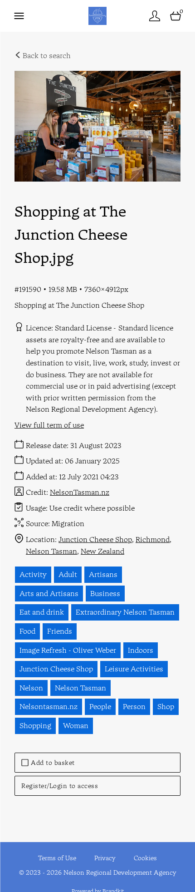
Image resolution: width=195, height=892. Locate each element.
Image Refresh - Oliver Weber (68, 650)
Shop (165, 706)
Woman (75, 725)
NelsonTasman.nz (79, 492)
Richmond (153, 539)
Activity (33, 574)
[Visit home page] (97, 15)
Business (105, 593)
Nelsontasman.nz (49, 706)
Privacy (105, 858)
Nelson (31, 687)
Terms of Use (57, 858)
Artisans (103, 574)
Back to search (46, 55)
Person (134, 706)
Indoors (140, 650)
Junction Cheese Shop (95, 539)
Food (27, 631)
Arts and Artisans (49, 593)
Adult (67, 574)
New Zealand (102, 551)
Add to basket (53, 763)
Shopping (35, 725)
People (100, 706)
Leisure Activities (134, 668)
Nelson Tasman (51, 551)
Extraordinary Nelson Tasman (125, 611)
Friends (59, 631)
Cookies (145, 858)
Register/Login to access (59, 786)
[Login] (154, 15)
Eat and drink (42, 611)
